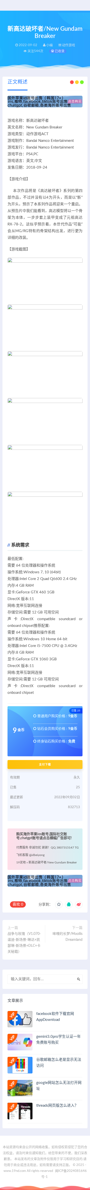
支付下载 (45, 764)
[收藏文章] (58, 904)
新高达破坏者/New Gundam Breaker (52, 862)
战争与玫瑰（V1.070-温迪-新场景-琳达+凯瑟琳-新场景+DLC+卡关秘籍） (24, 942)
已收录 (59, 51)
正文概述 (18, 82)
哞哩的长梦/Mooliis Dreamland (67, 937)
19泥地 (21, 862)
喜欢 (17, 904)
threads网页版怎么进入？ (57, 1105)
